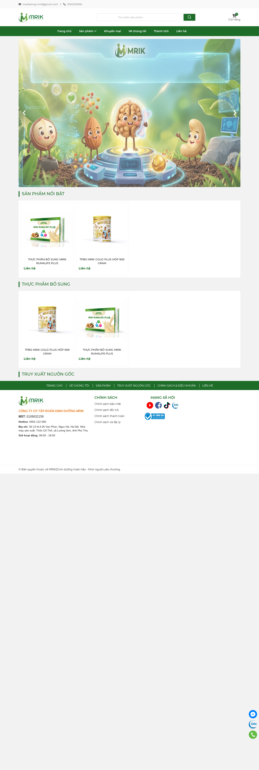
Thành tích (161, 31)
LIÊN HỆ (207, 385)
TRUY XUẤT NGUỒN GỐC (48, 374)
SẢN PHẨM (103, 385)
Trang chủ (64, 31)
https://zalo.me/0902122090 (253, 724)
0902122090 (74, 4)
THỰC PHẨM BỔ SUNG (46, 284)
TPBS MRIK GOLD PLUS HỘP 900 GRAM (102, 261)
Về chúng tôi (137, 31)
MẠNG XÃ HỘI (163, 398)
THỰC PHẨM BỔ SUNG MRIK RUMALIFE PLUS (47, 261)
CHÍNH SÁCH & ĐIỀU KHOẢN (176, 385)
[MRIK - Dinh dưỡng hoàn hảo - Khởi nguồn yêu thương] (31, 17)
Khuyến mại (112, 31)
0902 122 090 (37, 421)
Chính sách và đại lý (107, 422)
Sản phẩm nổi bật (43, 193)
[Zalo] (175, 405)
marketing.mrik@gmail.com (40, 4)
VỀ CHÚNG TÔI (79, 385)
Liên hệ (181, 31)
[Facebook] (158, 405)
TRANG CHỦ (54, 385)
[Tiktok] (167, 405)
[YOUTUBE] (150, 405)
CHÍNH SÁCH (105, 398)
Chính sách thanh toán (109, 416)
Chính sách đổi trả (106, 410)
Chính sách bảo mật (107, 404)
